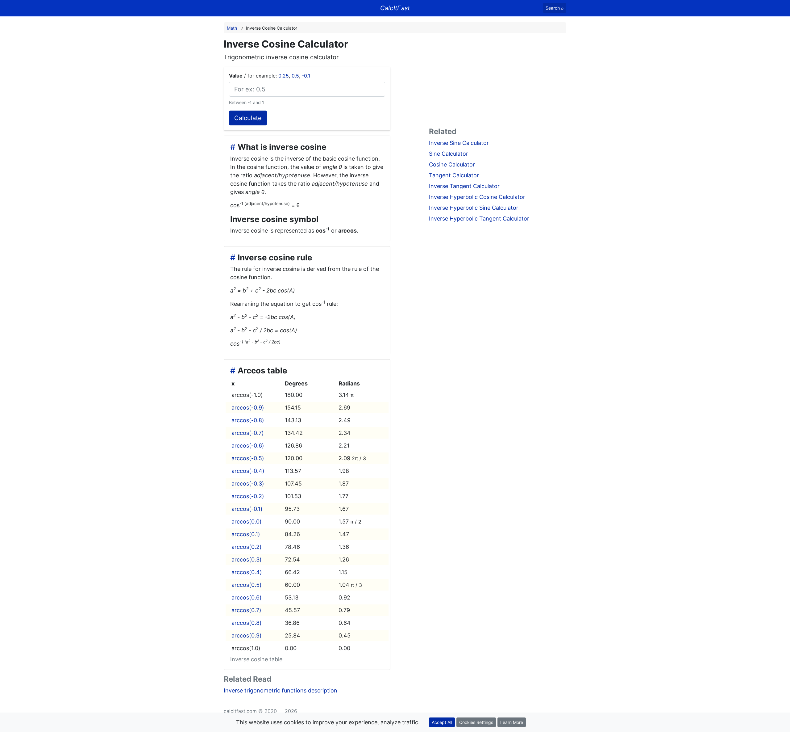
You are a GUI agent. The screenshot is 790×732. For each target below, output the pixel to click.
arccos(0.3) (246, 559)
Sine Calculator (448, 153)
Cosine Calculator (452, 164)
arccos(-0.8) (247, 420)
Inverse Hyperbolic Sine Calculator (473, 207)
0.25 (283, 76)
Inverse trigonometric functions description (280, 690)
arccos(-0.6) (247, 445)
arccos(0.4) (246, 572)
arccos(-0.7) (247, 433)
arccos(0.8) (246, 623)
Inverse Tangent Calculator (464, 186)
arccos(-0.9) (247, 407)
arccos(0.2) (246, 547)
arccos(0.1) (245, 534)
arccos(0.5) (246, 585)
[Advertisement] (497, 81)
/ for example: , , (269, 76)
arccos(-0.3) (247, 483)
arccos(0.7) (246, 610)
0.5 (295, 76)
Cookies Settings (476, 722)
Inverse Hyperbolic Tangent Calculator (479, 218)
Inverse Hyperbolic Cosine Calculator (477, 197)
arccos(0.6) (246, 597)
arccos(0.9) (246, 635)
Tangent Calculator (454, 175)
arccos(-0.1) (247, 509)
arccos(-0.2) (247, 496)
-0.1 (306, 76)
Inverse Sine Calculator (459, 143)
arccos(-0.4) (247, 471)
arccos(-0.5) (247, 458)
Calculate (248, 118)
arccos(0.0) (246, 521)
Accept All (442, 722)
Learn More (511, 722)
